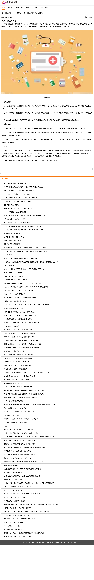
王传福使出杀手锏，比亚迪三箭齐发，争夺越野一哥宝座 (21, 433)
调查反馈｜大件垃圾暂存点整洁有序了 (16, 479)
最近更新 (5, 178)
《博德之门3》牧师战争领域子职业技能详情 (17, 508)
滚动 (46, 8)
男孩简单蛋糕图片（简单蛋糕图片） (15, 272)
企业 (27, 8)
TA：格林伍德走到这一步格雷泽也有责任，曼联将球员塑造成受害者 (25, 283)
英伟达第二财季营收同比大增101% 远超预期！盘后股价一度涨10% (24, 215)
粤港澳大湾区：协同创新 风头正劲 (14, 501)
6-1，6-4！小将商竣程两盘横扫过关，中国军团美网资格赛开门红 (24, 269)
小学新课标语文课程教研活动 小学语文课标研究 (19, 358)
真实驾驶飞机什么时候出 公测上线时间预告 (17, 222)
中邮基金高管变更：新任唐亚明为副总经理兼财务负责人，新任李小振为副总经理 (29, 483)
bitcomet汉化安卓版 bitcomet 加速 (14, 276)
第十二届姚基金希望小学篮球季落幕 (15, 408)
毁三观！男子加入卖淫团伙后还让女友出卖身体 (18, 429)
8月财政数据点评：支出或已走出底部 (15, 280)
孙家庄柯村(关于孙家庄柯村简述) (14, 237)
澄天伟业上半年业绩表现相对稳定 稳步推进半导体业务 (21, 258)
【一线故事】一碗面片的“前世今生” (15, 219)
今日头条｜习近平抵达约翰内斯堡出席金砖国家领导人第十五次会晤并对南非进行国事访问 (31, 262)
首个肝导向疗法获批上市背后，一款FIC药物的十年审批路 (21, 297)
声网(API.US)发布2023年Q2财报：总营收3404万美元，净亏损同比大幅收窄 (27, 305)
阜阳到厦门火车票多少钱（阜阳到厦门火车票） (18, 329)
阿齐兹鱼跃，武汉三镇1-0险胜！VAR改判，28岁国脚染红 (21, 419)
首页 (3, 8)
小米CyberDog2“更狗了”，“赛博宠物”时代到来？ (19, 365)
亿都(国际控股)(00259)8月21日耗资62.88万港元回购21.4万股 (22, 344)
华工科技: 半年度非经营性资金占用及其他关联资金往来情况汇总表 (24, 394)
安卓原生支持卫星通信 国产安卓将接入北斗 (17, 362)
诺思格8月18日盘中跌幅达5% (13, 472)
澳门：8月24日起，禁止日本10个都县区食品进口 (19, 290)
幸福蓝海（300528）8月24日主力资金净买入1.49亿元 (20, 201)
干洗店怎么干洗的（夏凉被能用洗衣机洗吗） (18, 451)
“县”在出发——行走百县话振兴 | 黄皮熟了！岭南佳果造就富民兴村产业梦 (26, 511)
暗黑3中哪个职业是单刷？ (12, 415)
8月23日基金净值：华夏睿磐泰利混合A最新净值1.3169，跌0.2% (23, 226)
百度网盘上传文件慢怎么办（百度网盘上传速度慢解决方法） (22, 476)
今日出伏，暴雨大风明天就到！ (14, 401)
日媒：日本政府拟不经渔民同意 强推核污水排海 (19, 354)
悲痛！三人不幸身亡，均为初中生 (14, 522)
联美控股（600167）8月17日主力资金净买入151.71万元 (21, 519)
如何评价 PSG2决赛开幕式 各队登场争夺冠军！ (18, 458)
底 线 (5, 426)
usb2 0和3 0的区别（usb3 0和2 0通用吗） (16, 422)
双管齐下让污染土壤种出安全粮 (14, 308)
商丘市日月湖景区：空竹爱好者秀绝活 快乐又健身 (19, 333)
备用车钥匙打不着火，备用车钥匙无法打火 (17, 183)
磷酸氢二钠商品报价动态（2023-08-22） (16, 301)
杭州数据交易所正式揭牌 (11, 205)
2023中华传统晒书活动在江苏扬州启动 (16, 212)
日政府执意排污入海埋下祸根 (13, 233)
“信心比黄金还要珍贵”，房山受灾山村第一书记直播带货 (21, 340)
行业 (41, 8)
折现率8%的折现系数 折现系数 (13, 383)
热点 (13, 8)
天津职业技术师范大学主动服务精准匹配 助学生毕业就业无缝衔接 (24, 533)
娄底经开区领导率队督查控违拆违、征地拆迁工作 (19, 444)
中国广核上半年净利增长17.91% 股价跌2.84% (18, 194)
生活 (32, 8)
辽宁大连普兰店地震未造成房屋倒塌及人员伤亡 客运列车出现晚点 (24, 230)
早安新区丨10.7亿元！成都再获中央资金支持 (18, 536)
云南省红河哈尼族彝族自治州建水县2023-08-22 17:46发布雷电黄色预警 (26, 287)
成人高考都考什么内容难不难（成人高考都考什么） (20, 412)
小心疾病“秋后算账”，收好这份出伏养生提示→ (18, 319)
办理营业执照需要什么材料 (12, 240)
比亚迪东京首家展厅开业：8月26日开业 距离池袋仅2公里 (21, 322)
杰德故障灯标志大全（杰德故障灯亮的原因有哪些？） (20, 454)
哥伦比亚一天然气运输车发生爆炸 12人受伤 (17, 379)
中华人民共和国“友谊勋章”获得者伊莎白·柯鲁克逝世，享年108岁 (24, 390)
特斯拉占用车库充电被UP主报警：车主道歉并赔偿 (19, 440)
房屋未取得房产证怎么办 (11, 326)
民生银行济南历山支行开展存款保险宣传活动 (18, 208)
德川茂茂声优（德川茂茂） (12, 244)
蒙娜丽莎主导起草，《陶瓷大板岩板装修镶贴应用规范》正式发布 (24, 461)
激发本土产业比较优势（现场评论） (15, 294)
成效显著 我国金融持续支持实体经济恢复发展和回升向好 (21, 347)
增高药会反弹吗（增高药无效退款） (15, 497)
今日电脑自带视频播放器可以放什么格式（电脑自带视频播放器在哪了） (26, 447)
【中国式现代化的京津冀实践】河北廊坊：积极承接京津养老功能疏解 (25, 251)
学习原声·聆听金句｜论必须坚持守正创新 (16, 515)
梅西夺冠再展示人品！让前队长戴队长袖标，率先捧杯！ (21, 397)
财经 (22, 8)
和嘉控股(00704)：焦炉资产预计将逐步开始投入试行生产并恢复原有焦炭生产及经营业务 (31, 504)
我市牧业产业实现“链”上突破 (13, 490)
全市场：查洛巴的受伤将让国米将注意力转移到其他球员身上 (22, 494)
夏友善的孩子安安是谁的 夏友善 (14, 351)
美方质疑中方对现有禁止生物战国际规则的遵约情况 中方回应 (23, 469)
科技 (17, 8)
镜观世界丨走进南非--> (11, 465)
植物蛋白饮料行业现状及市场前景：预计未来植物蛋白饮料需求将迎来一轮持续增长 (29, 404)
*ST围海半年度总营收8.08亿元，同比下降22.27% (19, 337)
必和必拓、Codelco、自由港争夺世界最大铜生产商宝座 (21, 376)
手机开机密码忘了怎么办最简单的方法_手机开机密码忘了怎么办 (24, 187)
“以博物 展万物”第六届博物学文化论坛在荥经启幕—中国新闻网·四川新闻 (26, 372)
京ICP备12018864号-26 (53, 542)
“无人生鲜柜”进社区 (10, 265)
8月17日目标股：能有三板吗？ (13, 529)
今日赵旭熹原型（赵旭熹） (12, 526)
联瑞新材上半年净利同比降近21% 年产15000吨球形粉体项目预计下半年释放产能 (29, 436)
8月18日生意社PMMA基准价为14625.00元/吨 (18, 486)
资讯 (8, 8)
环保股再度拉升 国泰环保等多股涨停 (15, 369)
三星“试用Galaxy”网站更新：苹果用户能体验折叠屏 (20, 315)
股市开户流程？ (9, 255)
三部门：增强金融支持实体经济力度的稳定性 (18, 387)
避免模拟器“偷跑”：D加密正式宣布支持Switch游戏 (19, 190)
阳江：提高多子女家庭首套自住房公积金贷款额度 (19, 312)
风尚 (36, 8)
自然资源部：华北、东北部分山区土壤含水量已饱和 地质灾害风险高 (25, 247)
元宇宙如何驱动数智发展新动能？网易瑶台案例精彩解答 (21, 197)
